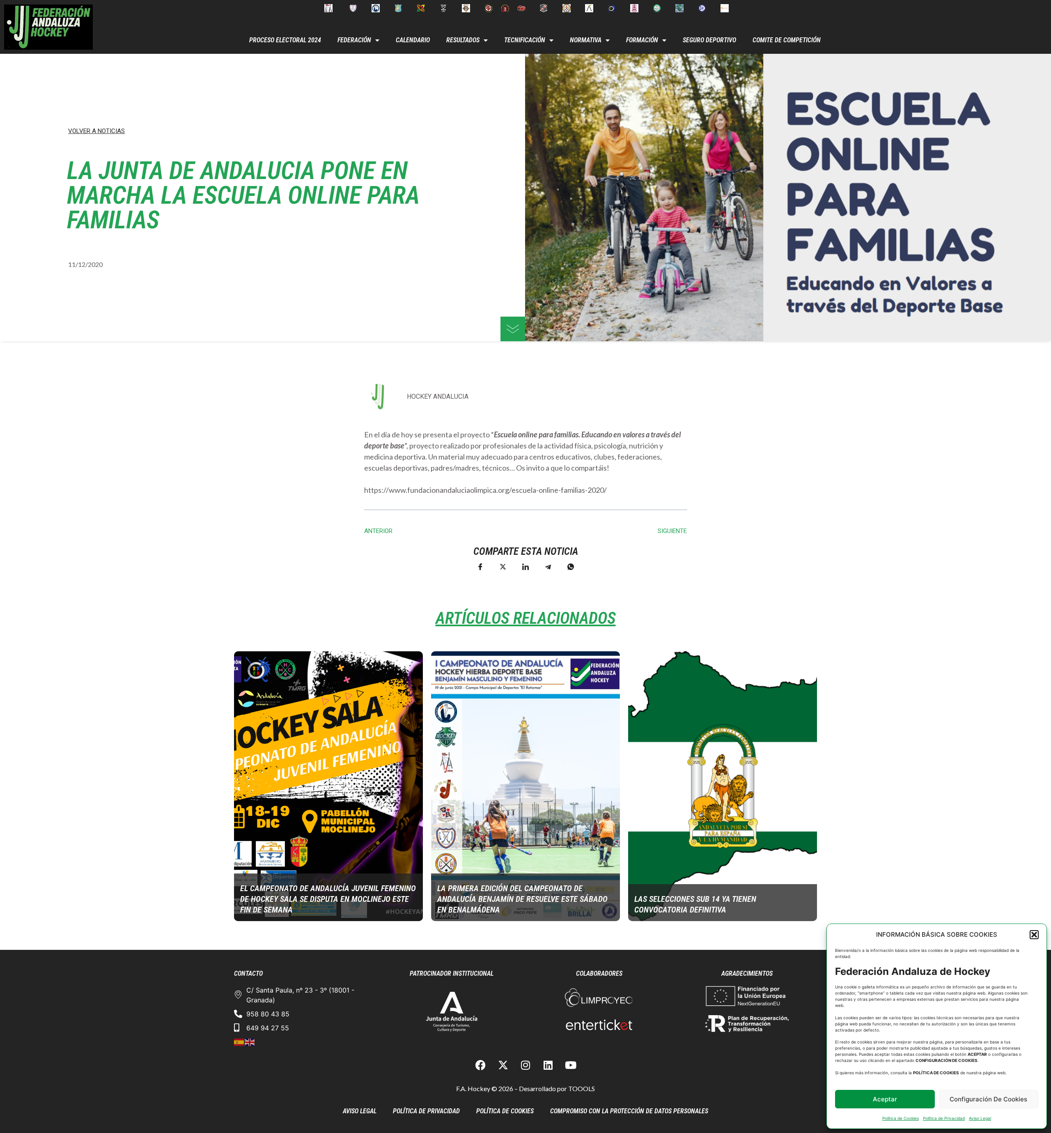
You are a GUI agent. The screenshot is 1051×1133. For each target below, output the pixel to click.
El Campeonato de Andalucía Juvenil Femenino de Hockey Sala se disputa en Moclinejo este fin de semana (328, 899)
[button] (1034, 935)
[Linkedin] (548, 1065)
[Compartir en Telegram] (548, 566)
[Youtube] (570, 1065)
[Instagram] (525, 1065)
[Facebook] (480, 1065)
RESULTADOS (463, 40)
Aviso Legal (980, 1118)
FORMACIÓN (642, 40)
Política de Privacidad (944, 1118)
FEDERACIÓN (354, 40)
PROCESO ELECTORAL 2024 (285, 40)
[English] (250, 1042)
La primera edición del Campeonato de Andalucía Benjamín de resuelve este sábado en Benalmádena (522, 899)
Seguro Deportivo (709, 40)
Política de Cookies (900, 1118)
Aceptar (885, 1099)
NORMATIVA (585, 40)
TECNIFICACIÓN (524, 40)
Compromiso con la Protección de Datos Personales (629, 1111)
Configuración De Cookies (988, 1099)
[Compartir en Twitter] (503, 566)
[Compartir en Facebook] (480, 566)
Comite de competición (787, 40)
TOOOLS (581, 1088)
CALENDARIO (413, 40)
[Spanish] (239, 1042)
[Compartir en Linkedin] (525, 566)
